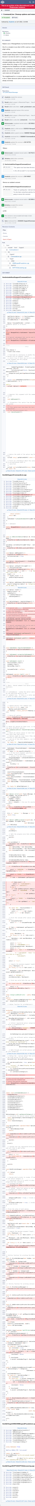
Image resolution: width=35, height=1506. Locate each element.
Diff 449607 (27, 176)
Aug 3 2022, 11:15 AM (10, 207)
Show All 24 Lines (22, 281)
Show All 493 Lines (22, 827)
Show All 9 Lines (22, 587)
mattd (21, 106)
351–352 (7, 167)
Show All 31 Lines (22, 479)
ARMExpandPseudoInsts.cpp (20, 263)
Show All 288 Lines (22, 788)
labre (6, 221)
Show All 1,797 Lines (21, 471)
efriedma (7, 33)
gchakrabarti (28, 106)
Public (16, 17)
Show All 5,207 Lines (21, 1501)
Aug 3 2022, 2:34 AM (10, 178)
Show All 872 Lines (22, 698)
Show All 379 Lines (22, 510)
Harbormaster (9, 123)
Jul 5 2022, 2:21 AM (10, 125)
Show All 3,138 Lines (21, 1462)
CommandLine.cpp (16, 256)
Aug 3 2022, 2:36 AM (10, 201)
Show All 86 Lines (22, 363)
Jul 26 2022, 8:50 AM (10, 155)
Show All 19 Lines (22, 1428)
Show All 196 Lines (22, 1053)
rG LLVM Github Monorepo (10, 92)
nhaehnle (11, 22)
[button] (33, 2)
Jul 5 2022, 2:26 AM (10, 138)
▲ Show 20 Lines (11, 312)
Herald (7, 102)
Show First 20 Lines (12, 1470)
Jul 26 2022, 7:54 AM (10, 144)
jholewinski (23, 120)
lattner (7, 35)
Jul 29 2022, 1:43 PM (10, 160)
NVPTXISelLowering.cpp (19, 267)
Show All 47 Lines (22, 1470)
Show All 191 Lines (22, 312)
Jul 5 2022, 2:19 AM (10, 99)
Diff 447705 (27, 142)
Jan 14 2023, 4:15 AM (10, 223)
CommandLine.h (13, 250)
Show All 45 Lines (22, 744)
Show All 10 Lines (22, 1006)
